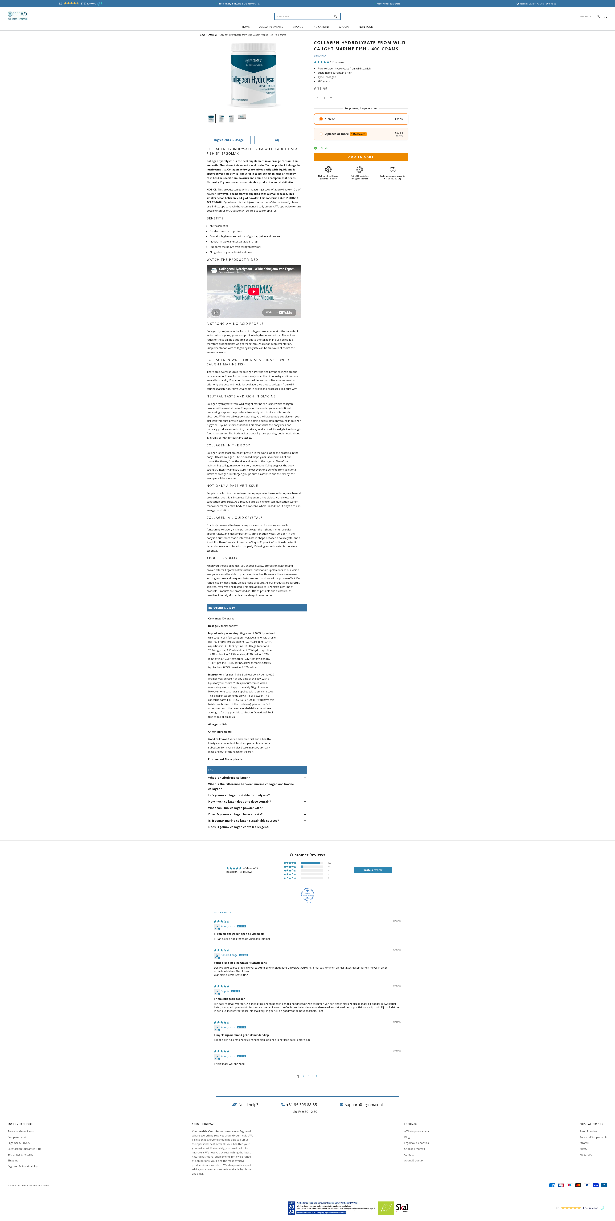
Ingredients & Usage (229, 140)
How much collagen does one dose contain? (239, 801)
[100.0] (307, 894)
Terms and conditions (21, 1131)
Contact (409, 1154)
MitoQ (583, 1149)
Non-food (366, 26)
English (584, 16)
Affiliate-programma (416, 1131)
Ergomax (212, 34)
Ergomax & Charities (416, 1143)
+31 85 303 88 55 (301, 1104)
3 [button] (308, 1076)
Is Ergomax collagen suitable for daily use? (239, 795)
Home (246, 26)
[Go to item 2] (221, 118)
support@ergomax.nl (364, 1104)
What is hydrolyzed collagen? (229, 778)
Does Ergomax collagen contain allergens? (239, 827)
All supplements (271, 26)
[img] (221, 921)
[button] (321, 62)
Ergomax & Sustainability (23, 1166)
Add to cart (361, 157)
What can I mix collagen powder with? (235, 808)
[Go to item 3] (231, 118)
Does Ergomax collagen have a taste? (235, 814)
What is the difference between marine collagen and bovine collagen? (251, 786)
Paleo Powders (588, 1131)
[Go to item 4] (241, 116)
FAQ (276, 140)
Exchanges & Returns (20, 1154)
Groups (344, 26)
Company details (18, 1137)
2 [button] (303, 1076)
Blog (407, 1137)
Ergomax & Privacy (19, 1143)
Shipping (13, 1160)
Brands (298, 26)
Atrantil (584, 1143)
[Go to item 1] (211, 118)
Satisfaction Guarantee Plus (24, 1149)
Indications (321, 26)
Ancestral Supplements (593, 1137)
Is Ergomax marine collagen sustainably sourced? (243, 820)
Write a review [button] (373, 870)
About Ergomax (413, 1160)
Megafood (586, 1154)
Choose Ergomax (414, 1149)
